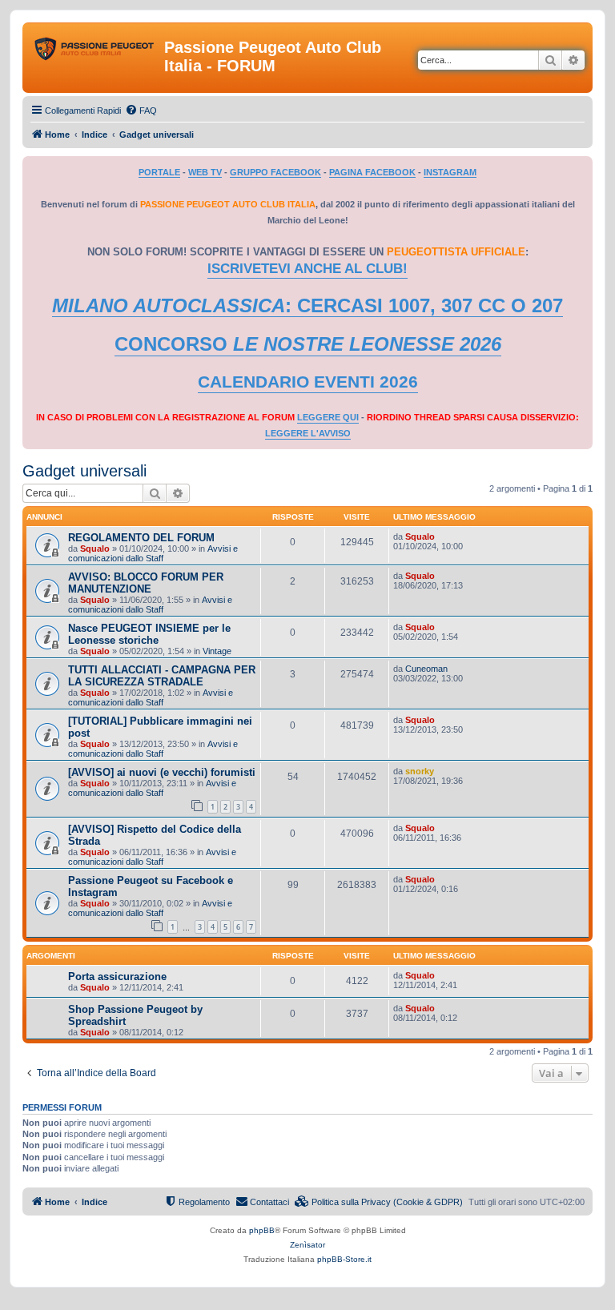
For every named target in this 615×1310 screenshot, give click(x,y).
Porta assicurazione (117, 976)
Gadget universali (84, 471)
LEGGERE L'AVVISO (308, 433)
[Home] (95, 52)
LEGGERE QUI (328, 417)
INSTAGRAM (450, 172)
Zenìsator (307, 1244)
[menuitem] (141, 110)
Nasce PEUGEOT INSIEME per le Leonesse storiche (149, 634)
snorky (419, 771)
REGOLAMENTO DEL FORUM (141, 538)
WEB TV (205, 172)
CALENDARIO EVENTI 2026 (308, 382)
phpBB (262, 1230)
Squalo (95, 548)
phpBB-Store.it (344, 1259)
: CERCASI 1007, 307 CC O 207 (307, 305)
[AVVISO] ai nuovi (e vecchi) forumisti (161, 772)
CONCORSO (308, 344)
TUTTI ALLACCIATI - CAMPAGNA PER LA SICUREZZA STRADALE (161, 676)
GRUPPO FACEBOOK (275, 172)
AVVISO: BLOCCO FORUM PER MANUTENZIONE (145, 583)
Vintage (217, 651)
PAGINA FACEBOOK (372, 172)
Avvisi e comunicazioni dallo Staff (153, 553)
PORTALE (159, 172)
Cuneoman (426, 668)
